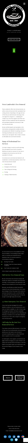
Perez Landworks (14, 30)
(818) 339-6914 (14, 39)
